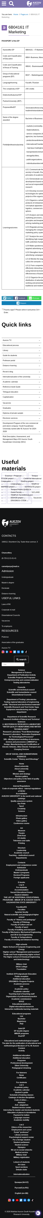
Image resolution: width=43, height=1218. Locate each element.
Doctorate (5, 588)
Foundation (21, 969)
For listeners (21, 1073)
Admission (21, 868)
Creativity (21, 809)
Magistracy (21, 1021)
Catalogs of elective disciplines (22, 1097)
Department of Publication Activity (21, 675)
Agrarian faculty (21, 912)
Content (21, 1048)
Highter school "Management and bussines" (21, 952)
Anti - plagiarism (21, 1105)
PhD (21, 1024)
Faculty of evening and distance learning (21, 940)
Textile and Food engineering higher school (21, 954)
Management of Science (21, 672)
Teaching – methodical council (21, 855)
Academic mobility (21, 1120)
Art (21, 828)
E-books (21, 882)
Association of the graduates (13, 642)
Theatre (21, 833)
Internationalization (22, 1174)
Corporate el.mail (8, 610)
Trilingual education (10, 392)
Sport (21, 806)
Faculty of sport (21, 927)
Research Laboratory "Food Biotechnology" (21, 732)
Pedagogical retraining (21, 1068)
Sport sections (21, 1167)
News (21, 1075)
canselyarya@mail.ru (10, 566)
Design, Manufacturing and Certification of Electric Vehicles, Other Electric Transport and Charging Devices (21, 746)
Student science (21, 1145)
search (22, 659)
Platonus (5, 637)
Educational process (11, 345)
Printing (21, 843)
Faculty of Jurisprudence (21, 937)
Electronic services (10, 418)
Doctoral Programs (21, 875)
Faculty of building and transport (21, 930)
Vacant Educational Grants (21, 892)
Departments (21, 858)
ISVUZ (21, 1001)
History (22, 771)
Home (21, 764)
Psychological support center (21, 1137)
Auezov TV (7, 340)
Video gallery (21, 821)
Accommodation (21, 890)
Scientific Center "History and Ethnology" (21, 759)
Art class (21, 1165)
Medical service (21, 1152)
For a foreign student (21, 1140)
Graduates (7, 408)
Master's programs (21, 872)
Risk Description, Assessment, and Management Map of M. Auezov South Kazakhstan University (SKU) (17, 439)
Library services (21, 1135)
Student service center (21, 1107)
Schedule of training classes (21, 1095)
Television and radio (21, 841)
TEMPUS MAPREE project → (20, 485)
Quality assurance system (21, 801)
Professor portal (9, 360)
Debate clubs (21, 1170)
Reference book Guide (11, 387)
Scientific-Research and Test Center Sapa (21, 707)
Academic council (21, 853)
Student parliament (21, 1142)
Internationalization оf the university (16, 377)
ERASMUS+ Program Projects (21, 981)
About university (21, 769)
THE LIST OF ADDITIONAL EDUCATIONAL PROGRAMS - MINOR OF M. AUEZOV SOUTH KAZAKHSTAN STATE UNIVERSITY (21, 899)
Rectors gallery (21, 776)
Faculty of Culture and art (21, 925)
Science (21, 670)
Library (5, 350)
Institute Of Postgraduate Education (21, 974)
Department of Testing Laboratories (21, 699)
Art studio (21, 838)
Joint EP (21, 1028)
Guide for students (10, 355)
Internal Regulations (21, 786)
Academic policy (21, 989)
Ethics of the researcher (22, 1127)
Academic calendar (10, 382)
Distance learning (10, 365)
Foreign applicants (21, 878)
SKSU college (21, 967)
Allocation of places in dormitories (21, 1112)
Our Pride (21, 804)
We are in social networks (21, 1150)
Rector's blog (8, 372)
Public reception (21, 976)
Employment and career (22, 1130)
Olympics (21, 1147)
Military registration (22, 1157)
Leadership (21, 850)
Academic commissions (21, 999)
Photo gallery (21, 818)
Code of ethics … (21, 1100)
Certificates (21, 1078)
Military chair (21, 964)
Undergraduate (7, 577)
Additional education (21, 979)
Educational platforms (21, 1004)
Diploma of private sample (13, 413)
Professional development (22, 1063)
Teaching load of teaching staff (21, 994)
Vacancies (7, 403)
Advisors (21, 1102)
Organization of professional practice (21, 996)
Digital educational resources (21, 1006)
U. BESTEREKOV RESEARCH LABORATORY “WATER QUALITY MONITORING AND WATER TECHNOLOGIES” (21, 726)
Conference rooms (21, 823)
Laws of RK (6, 604)
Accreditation (21, 794)
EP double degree (21, 1031)
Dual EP (21, 1036)
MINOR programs (21, 1033)
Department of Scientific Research (21, 717)
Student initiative (22, 895)
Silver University (21, 1065)
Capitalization (8, 397)
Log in (21, 885)
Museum (21, 831)
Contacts (21, 863)
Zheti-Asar (21, 835)
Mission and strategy (21, 774)
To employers (7, 626)
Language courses (21, 1118)
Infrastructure (21, 816)
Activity (21, 1051)
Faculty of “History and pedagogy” (21, 920)
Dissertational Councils (11, 615)
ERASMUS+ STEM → (19, 500)
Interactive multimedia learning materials (21, 1009)
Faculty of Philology (21, 922)
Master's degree (8, 583)
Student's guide (21, 1092)
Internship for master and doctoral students (21, 1110)
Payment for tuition (21, 1115)
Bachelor (21, 1019)
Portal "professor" (21, 1132)
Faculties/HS (21, 907)
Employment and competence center (21, 865)
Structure (21, 848)
